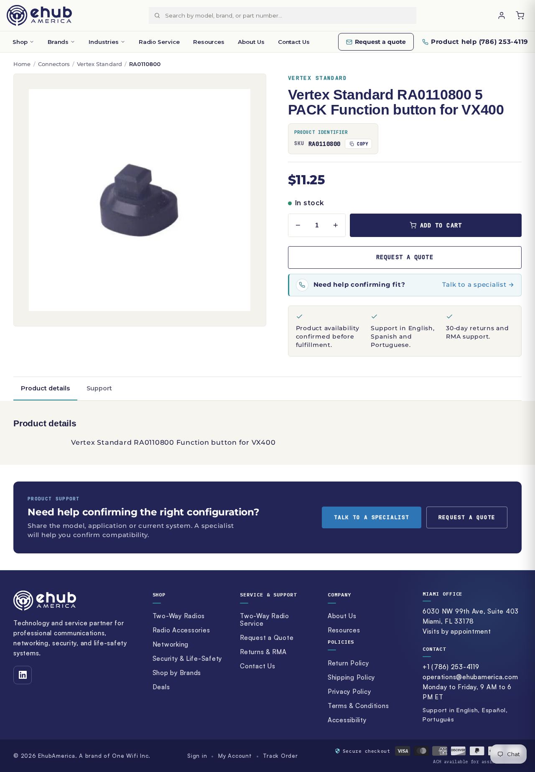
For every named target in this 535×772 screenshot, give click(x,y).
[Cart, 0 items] (520, 15)
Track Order (280, 755)
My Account (235, 755)
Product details (45, 388)
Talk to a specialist (372, 517)
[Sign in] (501, 15)
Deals (161, 687)
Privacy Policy (349, 692)
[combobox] (290, 15)
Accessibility (347, 720)
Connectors (54, 64)
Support (99, 388)
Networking (171, 644)
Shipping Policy (351, 677)
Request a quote (380, 41)
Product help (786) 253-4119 (479, 42)
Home (22, 64)
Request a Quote (266, 638)
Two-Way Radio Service (264, 620)
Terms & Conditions (358, 706)
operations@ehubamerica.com (470, 677)
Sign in (197, 755)
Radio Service (159, 41)
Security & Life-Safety (187, 658)
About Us (251, 41)
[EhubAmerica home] (75, 601)
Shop (20, 41)
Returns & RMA (263, 652)
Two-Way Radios (179, 616)
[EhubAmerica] (39, 15)
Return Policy (348, 663)
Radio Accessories (181, 630)
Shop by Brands (177, 673)
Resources (208, 41)
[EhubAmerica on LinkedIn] (22, 675)
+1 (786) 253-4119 (451, 667)
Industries (103, 41)
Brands (58, 41)
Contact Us (294, 41)
